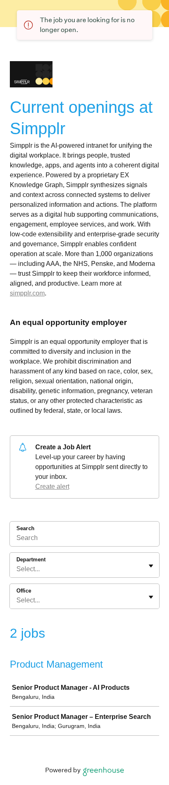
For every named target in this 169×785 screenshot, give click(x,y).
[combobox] (17, 569)
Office (23, 591)
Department (31, 559)
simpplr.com (27, 293)
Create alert (52, 486)
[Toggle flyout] (151, 566)
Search (25, 528)
